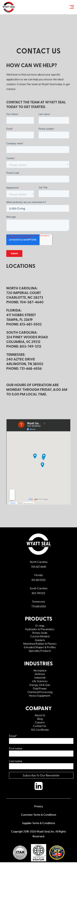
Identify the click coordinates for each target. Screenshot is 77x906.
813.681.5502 (39, 579)
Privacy (38, 806)
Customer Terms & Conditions (38, 814)
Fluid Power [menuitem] (40, 688)
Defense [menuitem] (40, 674)
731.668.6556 (38, 606)
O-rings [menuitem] (40, 625)
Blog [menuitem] (40, 718)
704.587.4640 (38, 566)
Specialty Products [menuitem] (40, 650)
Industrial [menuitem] (39, 677)
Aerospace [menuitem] (40, 670)
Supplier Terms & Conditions (38, 823)
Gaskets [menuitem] (40, 640)
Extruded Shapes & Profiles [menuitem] (40, 647)
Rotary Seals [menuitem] (39, 632)
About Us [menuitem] (40, 715)
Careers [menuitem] (40, 722)
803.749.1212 (38, 593)
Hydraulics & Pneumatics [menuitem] (39, 629)
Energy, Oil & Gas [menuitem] (40, 684)
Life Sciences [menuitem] (40, 681)
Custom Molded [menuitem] (39, 636)
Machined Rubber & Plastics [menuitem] (40, 643)
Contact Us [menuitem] (40, 725)
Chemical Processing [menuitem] (39, 692)
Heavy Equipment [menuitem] (40, 695)
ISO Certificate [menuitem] (40, 729)
